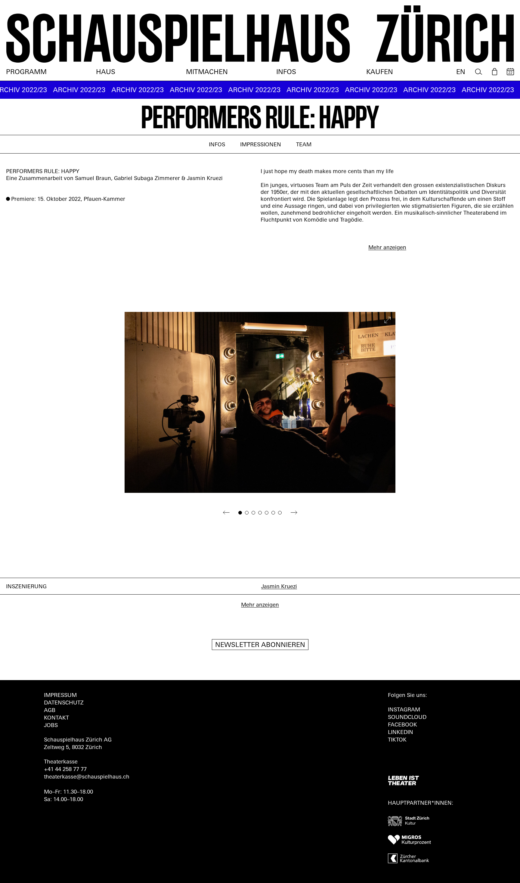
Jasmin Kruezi (279, 587)
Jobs (51, 726)
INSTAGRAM (404, 710)
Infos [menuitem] (286, 72)
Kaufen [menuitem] (379, 72)
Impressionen (260, 145)
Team (303, 145)
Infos (217, 145)
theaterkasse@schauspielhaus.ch (86, 777)
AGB (49, 711)
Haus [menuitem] (105, 72)
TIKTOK (397, 740)
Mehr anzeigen (387, 248)
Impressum (60, 695)
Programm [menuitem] (26, 72)
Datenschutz (64, 703)
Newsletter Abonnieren (260, 645)
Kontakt (56, 718)
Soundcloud (407, 717)
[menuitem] (478, 72)
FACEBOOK (402, 725)
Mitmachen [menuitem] (207, 72)
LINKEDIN (400, 732)
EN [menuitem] (460, 72)
